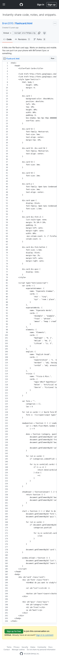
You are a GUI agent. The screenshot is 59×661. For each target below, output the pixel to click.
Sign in (40, 4)
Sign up (52, 4)
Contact (7, 649)
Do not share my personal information (41, 649)
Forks (41, 39)
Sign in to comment (44, 635)
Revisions (23, 39)
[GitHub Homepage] (21, 654)
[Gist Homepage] (21, 4)
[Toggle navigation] (3, 4)
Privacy (16, 647)
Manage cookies (18, 649)
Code (9, 39)
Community (41, 647)
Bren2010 (7, 23)
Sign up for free (14, 631)
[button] (39, 33)
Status (32, 647)
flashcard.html (23, 23)
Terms (9, 647)
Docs (50, 647)
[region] (29, 342)
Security (25, 647)
